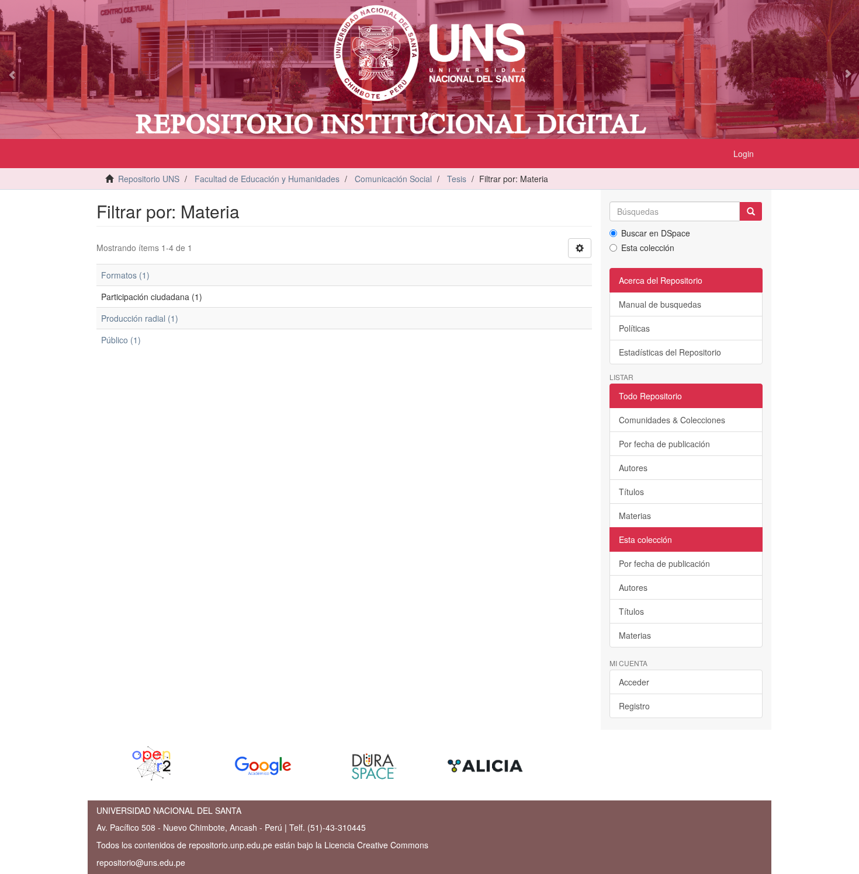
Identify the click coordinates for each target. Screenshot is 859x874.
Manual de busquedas (660, 304)
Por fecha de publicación (664, 444)
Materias (635, 515)
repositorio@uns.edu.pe (140, 862)
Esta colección (647, 247)
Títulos (631, 491)
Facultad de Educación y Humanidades (267, 178)
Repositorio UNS (148, 178)
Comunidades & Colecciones (672, 420)
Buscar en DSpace (655, 233)
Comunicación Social (393, 178)
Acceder (634, 682)
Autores (633, 467)
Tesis (456, 178)
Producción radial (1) (139, 318)
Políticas (634, 328)
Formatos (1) (125, 275)
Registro (634, 706)
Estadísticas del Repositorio (670, 352)
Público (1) (121, 340)
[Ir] (751, 211)
